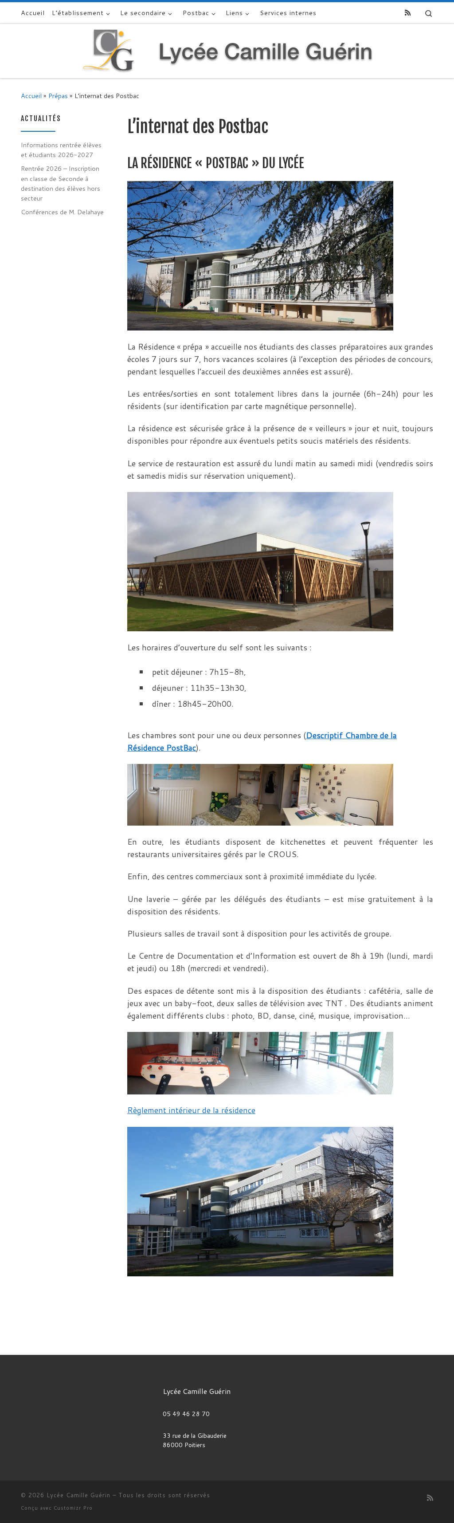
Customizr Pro (73, 1507)
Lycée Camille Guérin (78, 1495)
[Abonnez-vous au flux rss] (408, 13)
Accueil (31, 95)
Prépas (58, 95)
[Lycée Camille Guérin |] (227, 50)
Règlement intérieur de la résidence (191, 1110)
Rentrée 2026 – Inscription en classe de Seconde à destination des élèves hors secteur (60, 183)
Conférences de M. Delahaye (62, 211)
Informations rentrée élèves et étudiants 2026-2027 (61, 149)
